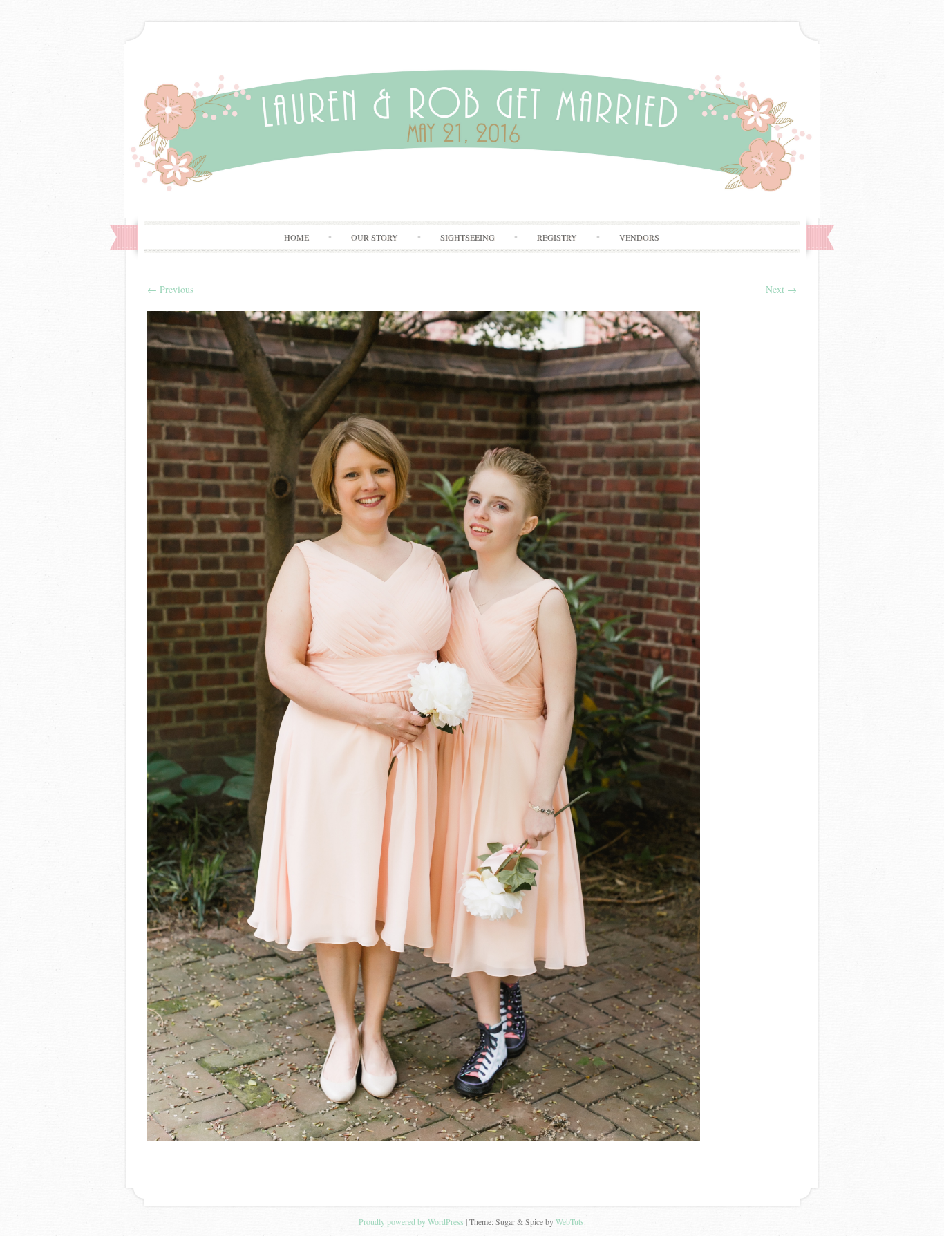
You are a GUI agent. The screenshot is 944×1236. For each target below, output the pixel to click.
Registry (557, 237)
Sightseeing (467, 237)
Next (781, 289)
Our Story (374, 237)
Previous (170, 289)
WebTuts (570, 1221)
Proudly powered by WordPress (411, 1221)
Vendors (639, 237)
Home (296, 237)
